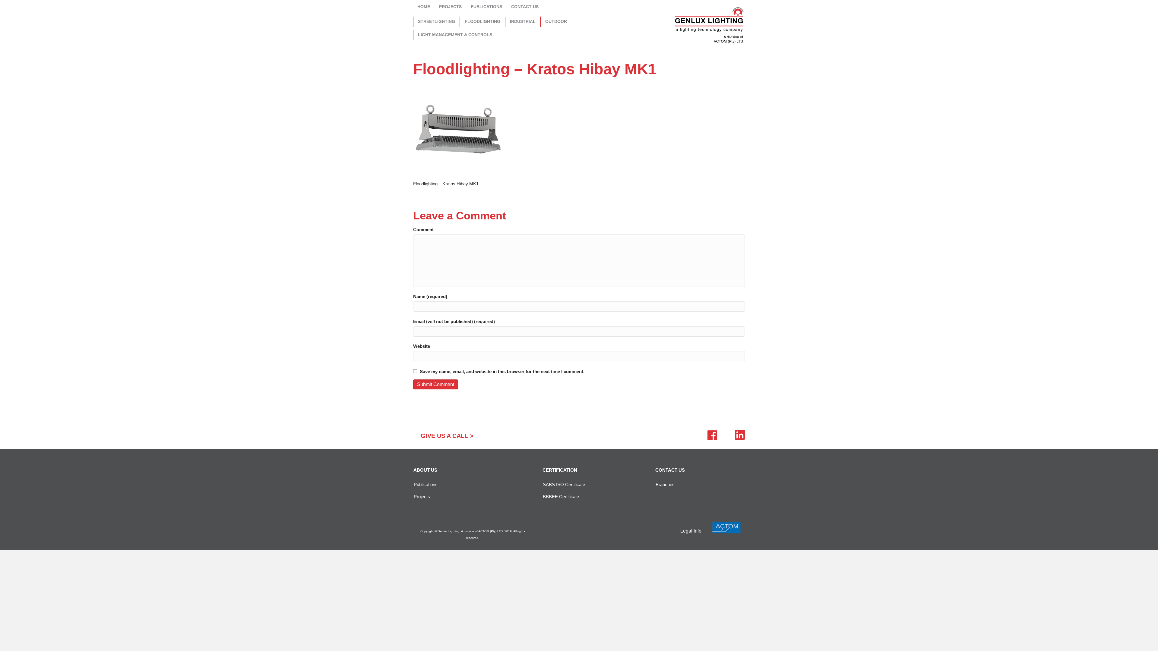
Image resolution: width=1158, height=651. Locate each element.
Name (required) (430, 296)
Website (421, 346)
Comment (423, 229)
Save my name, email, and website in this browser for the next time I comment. (502, 371)
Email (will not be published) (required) (454, 321)
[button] (447, 435)
